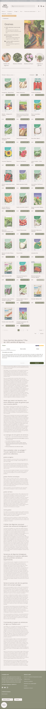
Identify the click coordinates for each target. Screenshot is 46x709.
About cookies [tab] (23, 348)
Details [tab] (37, 348)
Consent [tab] (8, 348)
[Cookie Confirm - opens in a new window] (39, 345)
